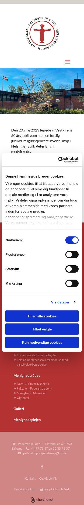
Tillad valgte (42, 329)
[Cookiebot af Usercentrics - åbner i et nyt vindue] (59, 160)
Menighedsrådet (27, 375)
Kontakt (30, 478)
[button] (42, 62)
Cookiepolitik (48, 478)
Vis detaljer (60, 302)
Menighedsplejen (27, 419)
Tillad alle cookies (42, 316)
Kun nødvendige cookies (42, 342)
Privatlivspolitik (24, 489)
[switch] (72, 254)
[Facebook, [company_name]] (42, 467)
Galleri (19, 409)
